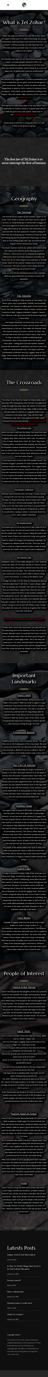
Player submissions (15, 1292)
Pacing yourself (14, 1280)
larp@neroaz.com (25, 97)
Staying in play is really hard (19, 1303)
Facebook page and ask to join (25, 114)
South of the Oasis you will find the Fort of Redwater (24, 619)
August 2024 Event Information (21, 1255)
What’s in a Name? (15, 1314)
